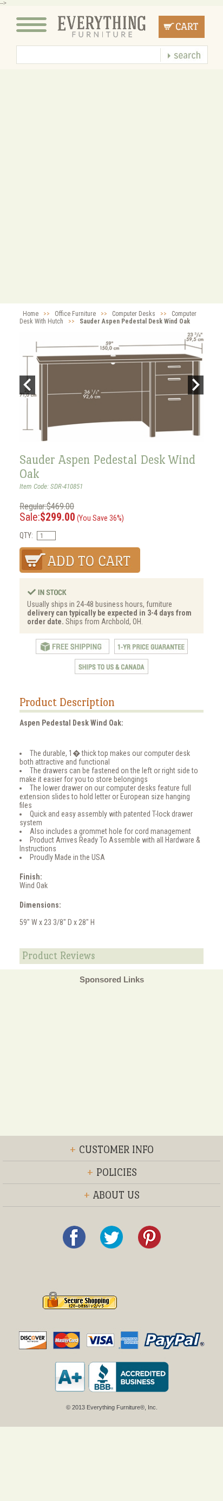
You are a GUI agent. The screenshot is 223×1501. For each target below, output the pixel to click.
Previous (27, 385)
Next (196, 385)
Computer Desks (133, 314)
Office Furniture (75, 314)
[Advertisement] (111, 186)
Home (30, 314)
